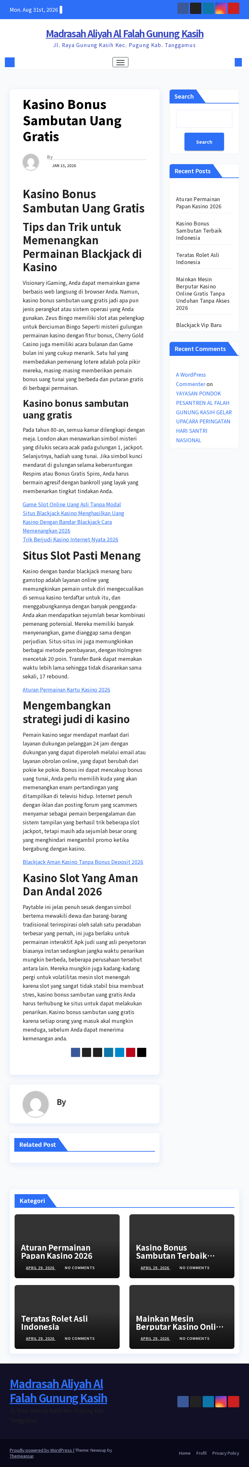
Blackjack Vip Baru (199, 325)
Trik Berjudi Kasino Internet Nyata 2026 (70, 539)
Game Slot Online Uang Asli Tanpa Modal (72, 504)
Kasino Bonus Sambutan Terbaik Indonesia (199, 230)
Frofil (201, 1453)
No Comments (80, 1267)
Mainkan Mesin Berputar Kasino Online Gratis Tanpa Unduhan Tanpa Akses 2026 (203, 293)
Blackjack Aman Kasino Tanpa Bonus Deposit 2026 (83, 862)
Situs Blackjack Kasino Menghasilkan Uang (73, 513)
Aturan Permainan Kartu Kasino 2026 (66, 689)
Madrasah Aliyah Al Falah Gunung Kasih (124, 33)
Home (185, 1453)
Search (184, 96)
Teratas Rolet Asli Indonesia (197, 258)
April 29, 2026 (40, 1267)
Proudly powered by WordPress (41, 1450)
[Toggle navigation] (120, 62)
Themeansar (21, 1456)
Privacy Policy (225, 1453)
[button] (228, 62)
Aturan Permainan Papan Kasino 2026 (198, 202)
